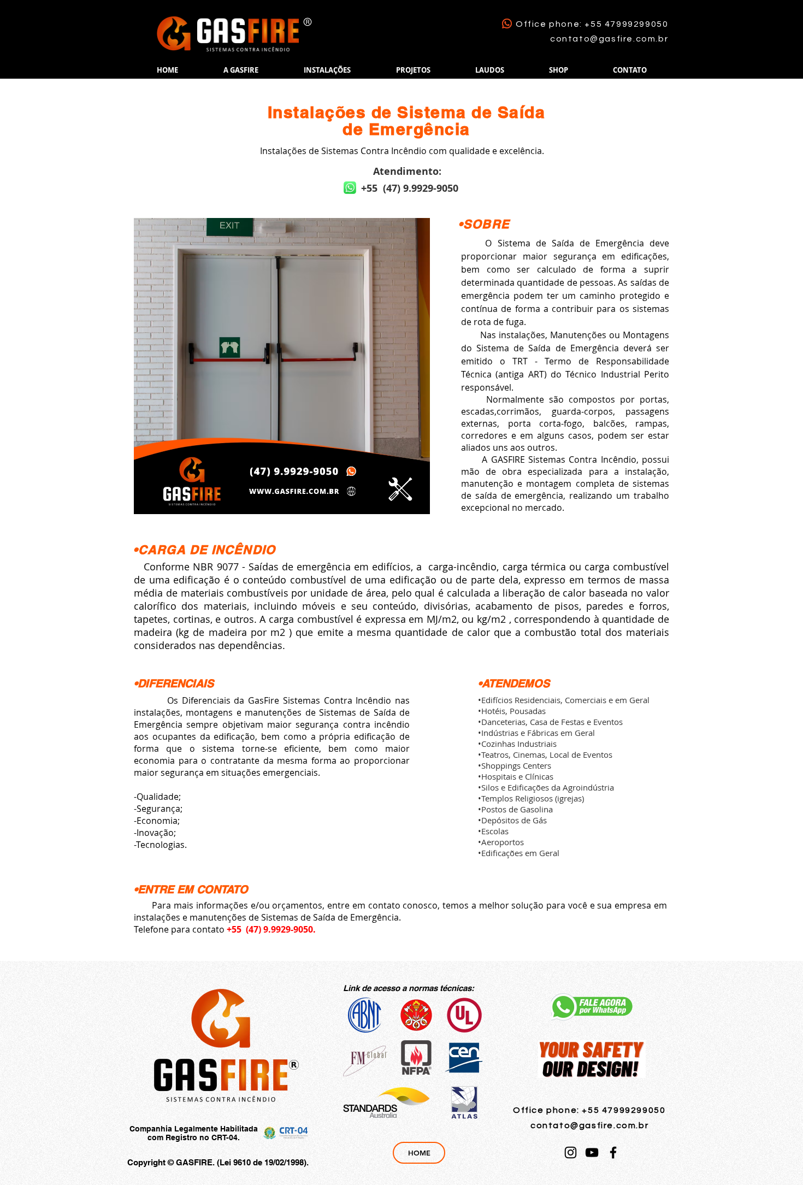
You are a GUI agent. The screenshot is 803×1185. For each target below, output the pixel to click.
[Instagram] (570, 1152)
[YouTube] (592, 1152)
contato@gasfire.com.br (609, 38)
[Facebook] (613, 1152)
